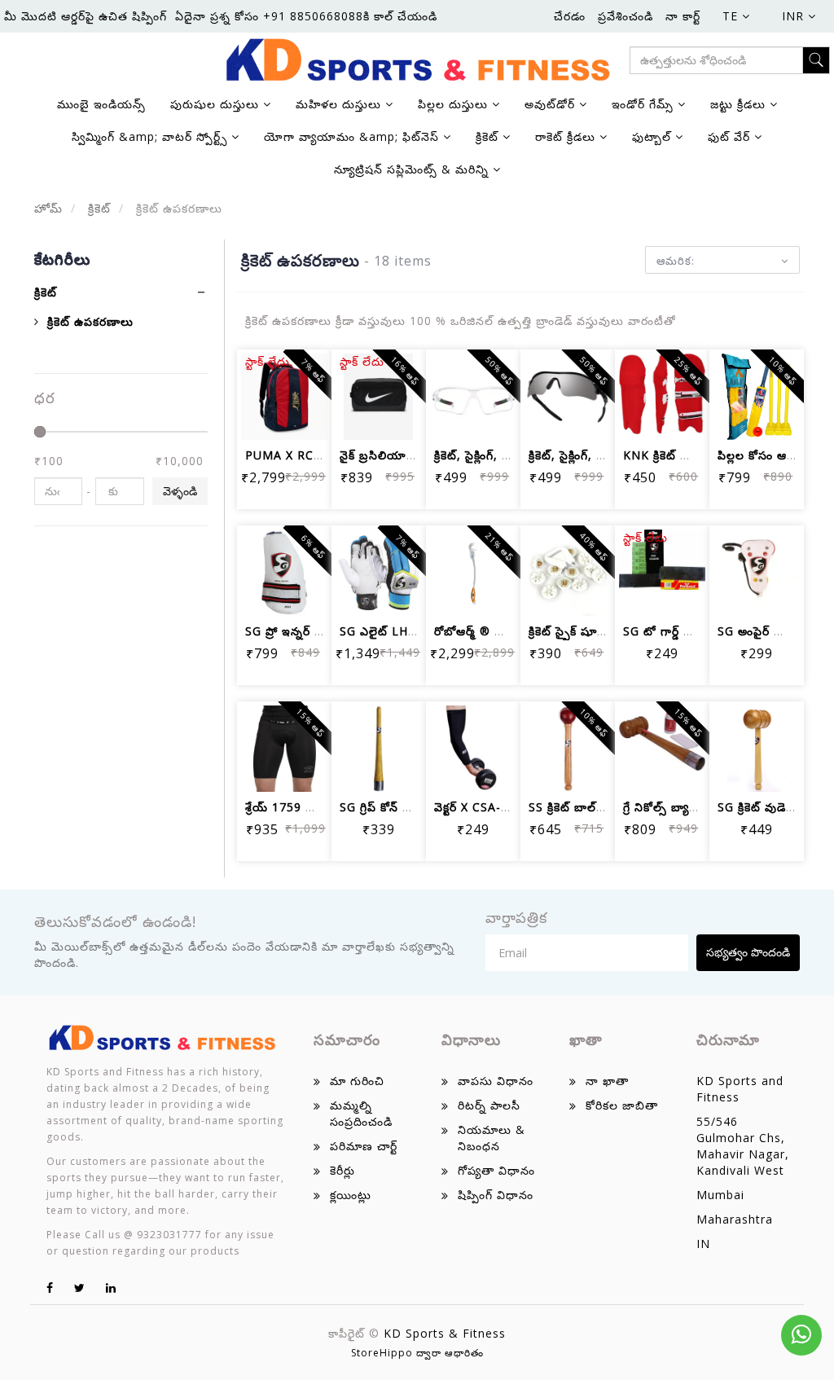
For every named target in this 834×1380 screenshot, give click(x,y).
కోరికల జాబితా (622, 1105)
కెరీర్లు (342, 1170)
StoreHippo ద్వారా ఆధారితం (417, 1353)
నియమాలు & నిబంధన (491, 1138)
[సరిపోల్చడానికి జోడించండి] (264, 416)
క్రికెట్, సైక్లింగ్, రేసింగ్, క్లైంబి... (502, 455)
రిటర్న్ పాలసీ (489, 1105)
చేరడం (570, 16)
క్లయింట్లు (350, 1194)
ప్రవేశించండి (625, 16)
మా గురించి (357, 1080)
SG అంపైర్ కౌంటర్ (761, 631)
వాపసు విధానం (495, 1080)
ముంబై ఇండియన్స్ (101, 104)
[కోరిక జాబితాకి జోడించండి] (681, 547)
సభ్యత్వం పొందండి (748, 952)
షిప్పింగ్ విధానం (495, 1194)
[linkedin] (111, 1287)
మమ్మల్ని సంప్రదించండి (361, 1113)
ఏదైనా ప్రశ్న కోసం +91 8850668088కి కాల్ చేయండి (306, 16)
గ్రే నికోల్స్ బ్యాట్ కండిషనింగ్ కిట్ (699, 807)
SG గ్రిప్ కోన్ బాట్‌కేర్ (389, 807)
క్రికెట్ (97, 208)
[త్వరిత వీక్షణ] (303, 416)
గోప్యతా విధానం (496, 1170)
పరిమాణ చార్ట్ (363, 1146)
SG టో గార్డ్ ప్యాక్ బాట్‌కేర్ (685, 631)
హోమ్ (48, 208)
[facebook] (50, 1287)
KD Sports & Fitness (445, 1333)
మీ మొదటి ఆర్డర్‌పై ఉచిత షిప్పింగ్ (85, 16)
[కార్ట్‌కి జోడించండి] (264, 371)
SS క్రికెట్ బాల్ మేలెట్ (580, 807)
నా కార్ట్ (682, 16)
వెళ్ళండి (180, 491)
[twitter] (80, 1287)
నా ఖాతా (607, 1080)
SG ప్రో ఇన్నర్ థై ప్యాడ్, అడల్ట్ (317, 631)
